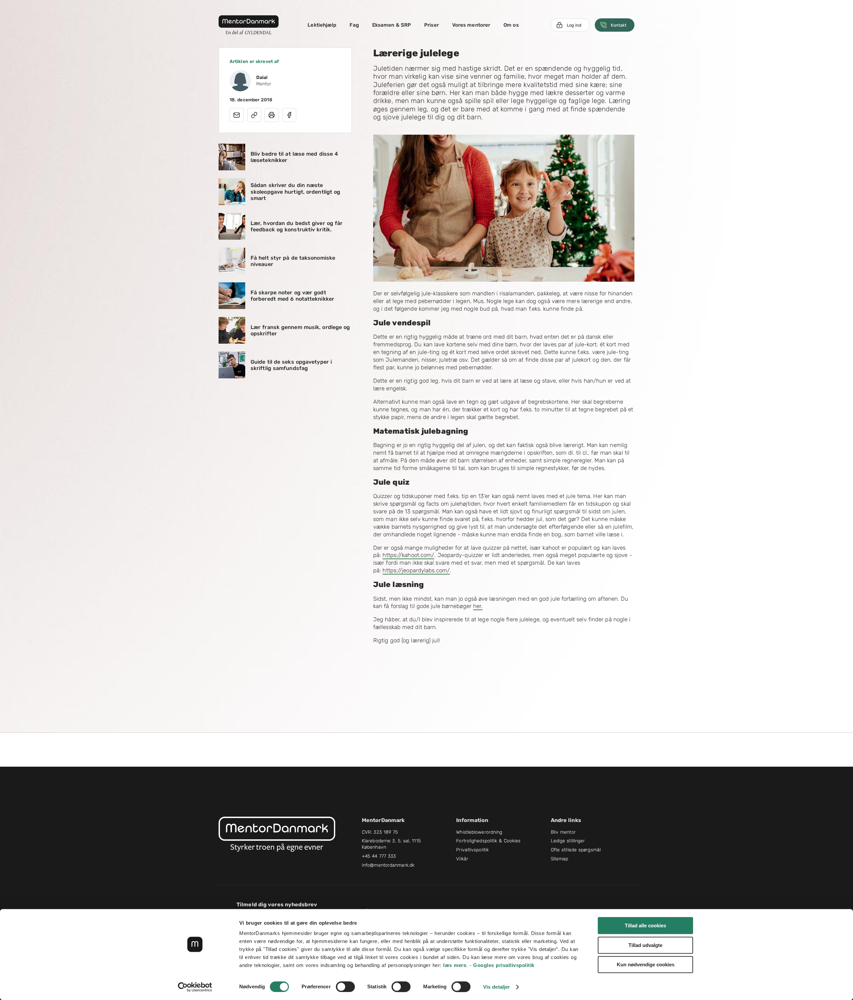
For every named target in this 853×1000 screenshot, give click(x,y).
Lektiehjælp (322, 25)
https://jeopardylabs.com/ (416, 570)
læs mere (454, 965)
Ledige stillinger (568, 841)
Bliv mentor (563, 832)
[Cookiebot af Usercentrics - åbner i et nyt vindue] (195, 987)
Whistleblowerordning (479, 832)
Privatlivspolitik (472, 850)
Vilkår (462, 859)
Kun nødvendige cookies (645, 964)
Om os (511, 25)
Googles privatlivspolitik (503, 965)
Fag (354, 25)
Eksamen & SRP (391, 25)
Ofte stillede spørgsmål (576, 850)
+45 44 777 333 (379, 856)
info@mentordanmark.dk (388, 865)
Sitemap (559, 859)
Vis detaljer (496, 987)
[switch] (345, 986)
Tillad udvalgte (645, 945)
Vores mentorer (471, 25)
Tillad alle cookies (645, 925)
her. (477, 606)
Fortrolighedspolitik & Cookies (488, 841)
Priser (431, 25)
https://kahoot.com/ (408, 555)
